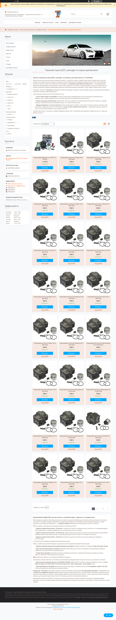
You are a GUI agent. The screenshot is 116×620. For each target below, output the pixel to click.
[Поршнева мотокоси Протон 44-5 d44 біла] (98, 235)
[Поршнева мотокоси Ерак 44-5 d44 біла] (45, 328)
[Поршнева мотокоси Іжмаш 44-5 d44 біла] (98, 142)
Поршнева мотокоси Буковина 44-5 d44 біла (71, 390)
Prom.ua (67, 604)
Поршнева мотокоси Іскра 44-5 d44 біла (71, 158)
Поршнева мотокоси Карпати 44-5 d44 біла (71, 297)
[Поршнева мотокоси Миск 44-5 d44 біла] (45, 281)
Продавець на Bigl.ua (58, 605)
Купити (46, 167)
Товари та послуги (13, 29)
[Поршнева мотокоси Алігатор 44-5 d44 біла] (71, 421)
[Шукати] (101, 14)
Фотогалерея (10, 43)
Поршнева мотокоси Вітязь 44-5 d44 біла (44, 390)
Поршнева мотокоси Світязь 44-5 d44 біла (72, 251)
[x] (35, 117)
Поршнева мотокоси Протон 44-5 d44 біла (98, 251)
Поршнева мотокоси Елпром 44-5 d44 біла (71, 344)
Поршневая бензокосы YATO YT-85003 (44, 158)
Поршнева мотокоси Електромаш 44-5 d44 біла (98, 344)
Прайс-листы (10, 50)
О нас (57, 22)
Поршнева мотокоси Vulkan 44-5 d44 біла (44, 483)
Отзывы (8, 64)
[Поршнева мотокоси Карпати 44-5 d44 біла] (71, 281)
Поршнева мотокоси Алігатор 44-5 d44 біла (71, 436)
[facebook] (33, 117)
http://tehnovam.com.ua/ (15, 184)
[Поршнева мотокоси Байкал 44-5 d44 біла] (45, 421)
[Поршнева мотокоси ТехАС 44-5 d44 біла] (71, 189)
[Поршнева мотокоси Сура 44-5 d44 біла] (45, 235)
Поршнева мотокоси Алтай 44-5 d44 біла (98, 436)
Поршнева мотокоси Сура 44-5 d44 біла (45, 251)
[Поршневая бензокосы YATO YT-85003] (45, 142)
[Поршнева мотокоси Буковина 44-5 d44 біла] (71, 374)
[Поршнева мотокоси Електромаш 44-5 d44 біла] (98, 328)
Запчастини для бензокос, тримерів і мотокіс (33, 29)
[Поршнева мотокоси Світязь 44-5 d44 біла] (71, 235)
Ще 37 (9, 108)
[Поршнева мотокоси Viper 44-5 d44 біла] (71, 467)
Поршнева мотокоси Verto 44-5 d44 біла (98, 483)
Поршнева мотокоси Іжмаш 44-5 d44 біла (98, 158)
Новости (8, 53)
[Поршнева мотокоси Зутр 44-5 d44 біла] (98, 281)
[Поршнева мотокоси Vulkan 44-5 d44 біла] (45, 467)
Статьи (8, 57)
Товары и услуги (47, 22)
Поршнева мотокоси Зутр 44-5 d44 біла (98, 297)
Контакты (63, 22)
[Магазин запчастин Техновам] (58, 14)
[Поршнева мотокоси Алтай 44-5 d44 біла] (98, 421)
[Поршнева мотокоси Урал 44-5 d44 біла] (45, 189)
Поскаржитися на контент (59, 607)
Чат (110, 615)
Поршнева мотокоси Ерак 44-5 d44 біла (45, 344)
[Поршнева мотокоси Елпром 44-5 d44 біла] (71, 328)
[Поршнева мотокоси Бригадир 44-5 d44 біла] (98, 374)
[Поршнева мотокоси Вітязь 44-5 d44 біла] (45, 374)
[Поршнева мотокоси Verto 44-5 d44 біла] (98, 467)
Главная (37, 22)
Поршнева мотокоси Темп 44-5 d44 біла (98, 204)
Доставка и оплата (75, 22)
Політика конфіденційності (73, 607)
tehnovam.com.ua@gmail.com (16, 186)
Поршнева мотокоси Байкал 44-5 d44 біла (45, 436)
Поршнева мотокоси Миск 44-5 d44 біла (45, 297)
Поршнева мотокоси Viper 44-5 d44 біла (72, 483)
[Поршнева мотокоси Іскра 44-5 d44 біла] (71, 142)
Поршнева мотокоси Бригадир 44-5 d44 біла (98, 390)
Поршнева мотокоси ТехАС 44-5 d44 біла (71, 204)
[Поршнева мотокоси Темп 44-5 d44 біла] (98, 189)
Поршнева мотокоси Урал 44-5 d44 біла (45, 204)
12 (102, 508)
